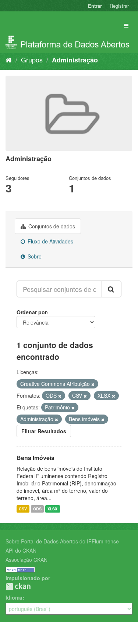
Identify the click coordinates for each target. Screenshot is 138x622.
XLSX (52, 508)
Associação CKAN (26, 559)
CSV (23, 508)
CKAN (18, 586)
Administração (75, 60)
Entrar (95, 5)
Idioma (14, 597)
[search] (111, 289)
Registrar (119, 5)
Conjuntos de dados (51, 226)
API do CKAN (21, 550)
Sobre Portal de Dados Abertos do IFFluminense (62, 541)
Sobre (34, 256)
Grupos (32, 59)
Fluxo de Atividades (49, 241)
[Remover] (93, 384)
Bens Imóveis (35, 457)
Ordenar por (32, 312)
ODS (37, 508)
